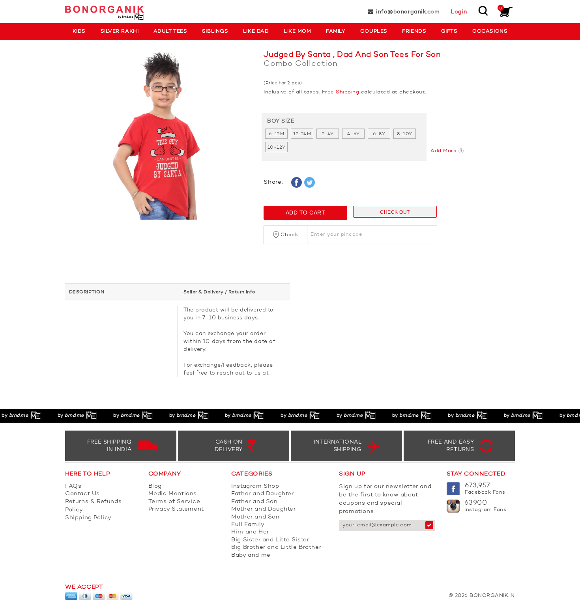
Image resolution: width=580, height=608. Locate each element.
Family (335, 31)
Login (459, 12)
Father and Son (254, 502)
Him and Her (250, 532)
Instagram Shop (255, 486)
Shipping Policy (88, 518)
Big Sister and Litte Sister (270, 540)
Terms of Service (174, 502)
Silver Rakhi (119, 31)
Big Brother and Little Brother (276, 547)
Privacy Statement (176, 509)
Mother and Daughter (263, 509)
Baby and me (251, 555)
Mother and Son (255, 517)
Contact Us (82, 494)
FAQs (73, 486)
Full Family (248, 525)
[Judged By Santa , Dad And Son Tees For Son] (158, 139)
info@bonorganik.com (408, 12)
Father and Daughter (262, 494)
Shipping (347, 92)
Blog (155, 486)
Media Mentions (172, 494)
